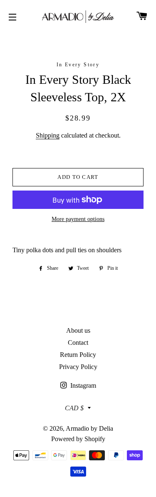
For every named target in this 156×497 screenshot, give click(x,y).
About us (78, 330)
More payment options (78, 219)
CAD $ (74, 408)
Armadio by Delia (89, 428)
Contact (78, 342)
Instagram (82, 385)
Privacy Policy (78, 366)
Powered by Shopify (78, 438)
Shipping (47, 135)
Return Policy (78, 354)
